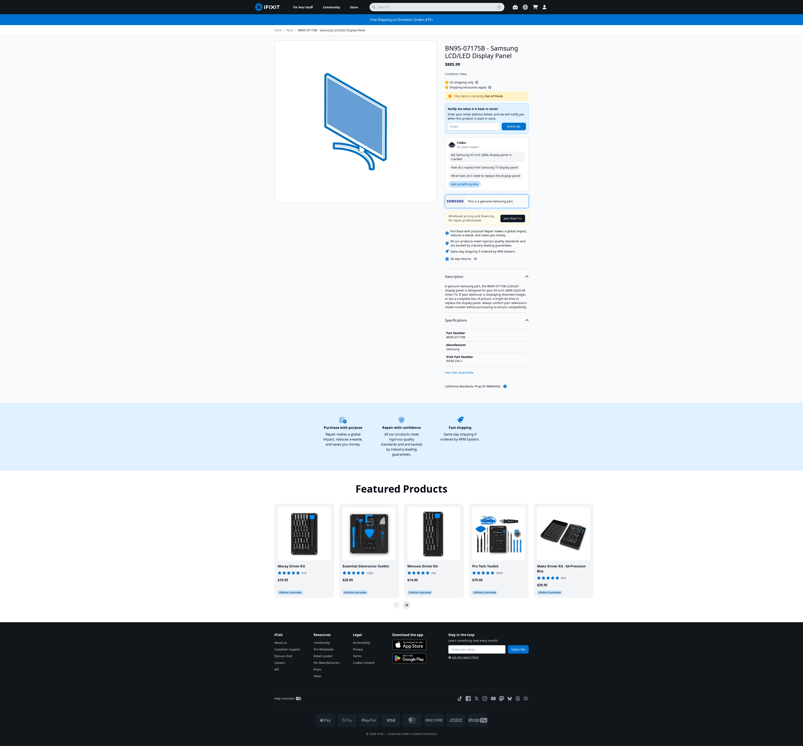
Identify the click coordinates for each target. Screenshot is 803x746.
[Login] (544, 7)
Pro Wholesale (324, 649)
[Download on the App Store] (409, 645)
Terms (357, 656)
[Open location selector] (525, 7)
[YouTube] (493, 698)
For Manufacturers (327, 663)
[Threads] (517, 698)
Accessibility (361, 643)
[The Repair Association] (526, 698)
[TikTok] (459, 698)
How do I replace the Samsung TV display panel (484, 167)
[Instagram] (484, 698)
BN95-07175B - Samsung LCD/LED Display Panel (331, 30)
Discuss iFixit (283, 656)
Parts (289, 30)
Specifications (456, 320)
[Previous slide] (396, 605)
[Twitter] (476, 698)
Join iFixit (513, 218)
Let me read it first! (465, 657)
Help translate (284, 698)
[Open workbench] (515, 7)
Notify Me (513, 126)
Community (322, 643)
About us (280, 643)
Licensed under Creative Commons (412, 734)
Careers (279, 663)
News (317, 676)
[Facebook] (468, 698)
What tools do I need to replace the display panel (485, 176)
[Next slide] (406, 605)
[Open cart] (535, 7)
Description (454, 276)
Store (278, 30)
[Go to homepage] (269, 7)
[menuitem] (303, 7)
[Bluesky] (510, 698)
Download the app (407, 634)
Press (317, 669)
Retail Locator (323, 656)
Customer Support (287, 649)
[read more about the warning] (505, 386)
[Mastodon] (501, 698)
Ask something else (464, 184)
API (276, 669)
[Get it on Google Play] (409, 658)
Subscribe (518, 649)
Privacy (358, 649)
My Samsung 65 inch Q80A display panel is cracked (481, 157)
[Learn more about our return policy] (475, 258)
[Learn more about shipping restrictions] (476, 82)
